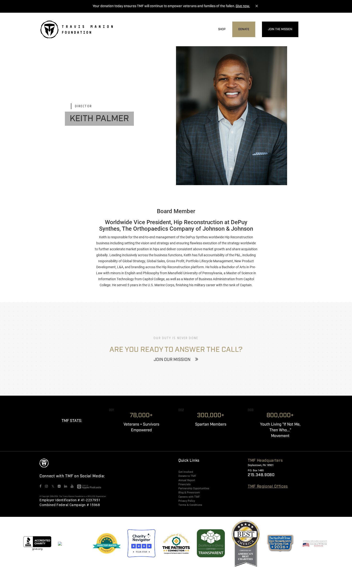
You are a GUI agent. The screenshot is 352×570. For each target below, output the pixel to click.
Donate (243, 29)
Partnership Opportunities (193, 488)
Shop (222, 29)
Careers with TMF (189, 496)
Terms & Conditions (190, 505)
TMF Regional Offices (268, 486)
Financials (184, 484)
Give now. (243, 6)
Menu (308, 29)
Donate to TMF (187, 476)
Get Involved (185, 471)
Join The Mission (280, 29)
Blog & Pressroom (189, 492)
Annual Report (186, 480)
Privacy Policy (186, 500)
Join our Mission (172, 360)
